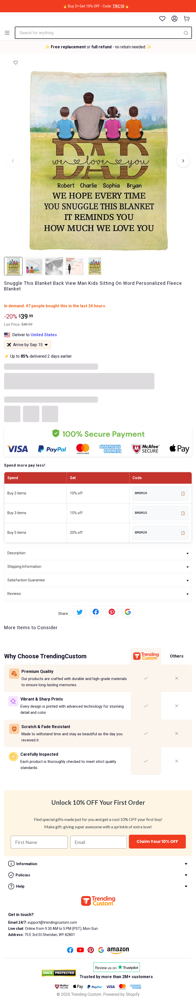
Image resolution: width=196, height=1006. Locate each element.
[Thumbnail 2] (33, 266)
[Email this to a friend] (128, 611)
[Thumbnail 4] (74, 266)
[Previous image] (13, 161)
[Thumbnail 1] (13, 266)
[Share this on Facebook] (96, 611)
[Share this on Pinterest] (112, 611)
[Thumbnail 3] (54, 266)
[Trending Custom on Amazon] (118, 952)
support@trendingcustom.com (52, 922)
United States (44, 334)
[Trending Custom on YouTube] (80, 951)
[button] (15, 61)
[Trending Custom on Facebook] (70, 951)
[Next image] (183, 161)
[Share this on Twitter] (80, 611)
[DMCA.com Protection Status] (59, 973)
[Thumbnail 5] (95, 266)
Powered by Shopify (121, 994)
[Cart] (187, 19)
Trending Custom (86, 994)
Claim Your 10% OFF (157, 841)
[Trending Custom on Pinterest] (91, 951)
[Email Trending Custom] (101, 951)
